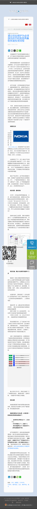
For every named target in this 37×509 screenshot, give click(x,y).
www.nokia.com (13, 147)
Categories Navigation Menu (20, 19)
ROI (13, 482)
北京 (19, 484)
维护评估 (24, 484)
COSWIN (22, 482)
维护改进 (15, 484)
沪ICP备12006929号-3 (27, 505)
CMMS (9, 484)
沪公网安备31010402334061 (14, 505)
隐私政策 (18, 502)
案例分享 (10, 29)
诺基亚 (16, 482)
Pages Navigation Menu (20, 2)
